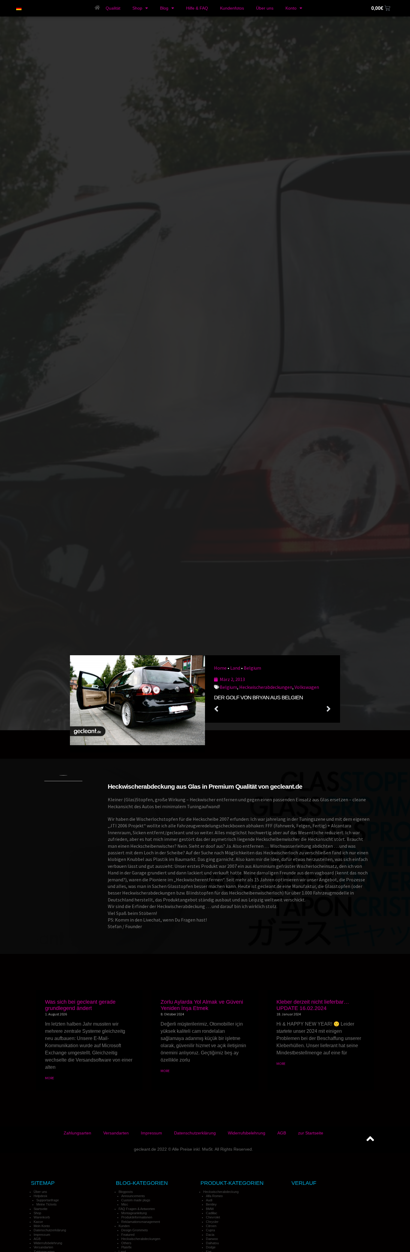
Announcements (133, 1196)
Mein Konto (42, 1226)
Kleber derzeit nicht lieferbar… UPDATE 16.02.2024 (312, 1005)
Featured (127, 1234)
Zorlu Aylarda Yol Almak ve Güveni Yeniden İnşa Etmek (202, 1005)
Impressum (151, 1133)
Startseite (40, 1209)
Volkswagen (306, 687)
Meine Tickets (46, 1204)
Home (220, 668)
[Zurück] (243, 709)
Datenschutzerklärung (195, 1133)
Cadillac (211, 1213)
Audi (209, 1200)
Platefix (126, 1247)
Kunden (124, 1226)
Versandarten (116, 1133)
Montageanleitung (134, 1213)
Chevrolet (213, 1217)
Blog (164, 8)
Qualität (113, 8)
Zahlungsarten (77, 1133)
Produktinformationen (136, 1217)
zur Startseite (310, 1133)
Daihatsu (212, 1243)
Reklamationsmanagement (140, 1222)
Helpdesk (40, 1196)
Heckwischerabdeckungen (265, 687)
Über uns (264, 8)
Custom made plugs (135, 1200)
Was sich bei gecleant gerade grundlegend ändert (80, 1005)
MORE (49, 1078)
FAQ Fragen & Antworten (137, 1209)
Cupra (210, 1230)
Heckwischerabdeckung (221, 1192)
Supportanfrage (47, 1200)
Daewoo (212, 1239)
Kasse (38, 1222)
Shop (137, 8)
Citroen (211, 1226)
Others (126, 1243)
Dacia (210, 1234)
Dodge (211, 1247)
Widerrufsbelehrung (246, 1133)
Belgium (252, 668)
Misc (124, 1204)
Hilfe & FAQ (197, 8)
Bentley (211, 1204)
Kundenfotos (232, 8)
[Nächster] (302, 709)
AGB (281, 1133)
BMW (210, 1209)
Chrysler (212, 1222)
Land (235, 668)
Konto (291, 8)
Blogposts (126, 1192)
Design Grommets (134, 1230)
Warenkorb (42, 1217)
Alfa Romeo (214, 1196)
